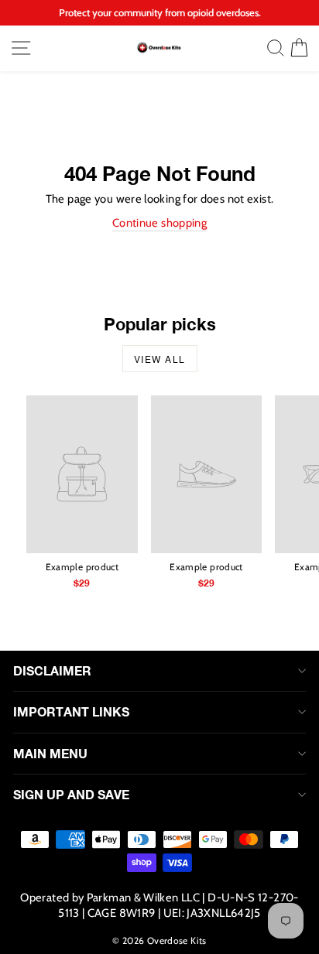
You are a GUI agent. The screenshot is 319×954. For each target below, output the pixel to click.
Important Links (71, 711)
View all (160, 358)
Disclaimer (52, 670)
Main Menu (50, 753)
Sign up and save (71, 794)
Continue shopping (159, 223)
